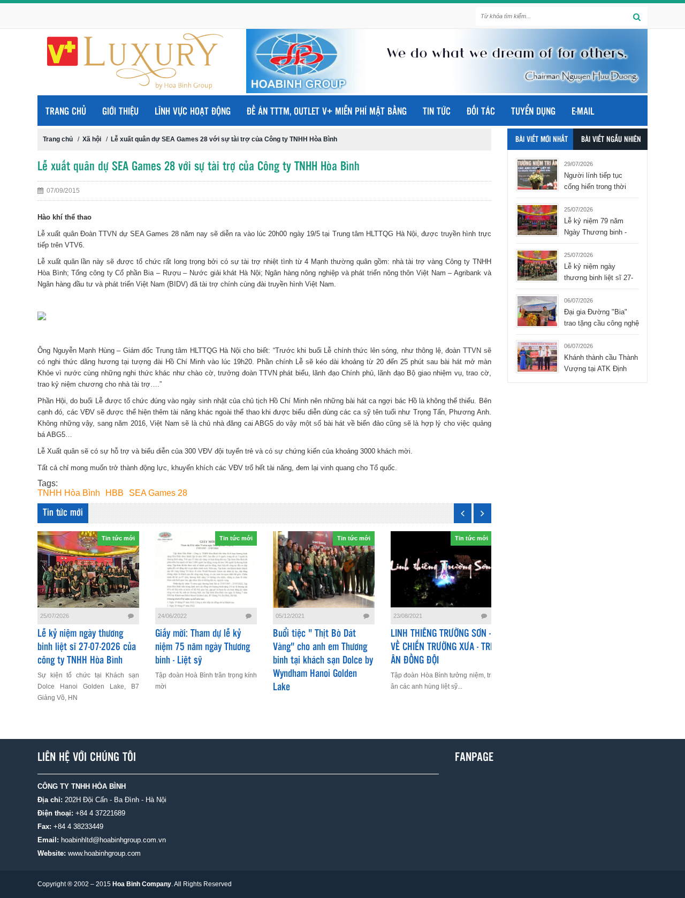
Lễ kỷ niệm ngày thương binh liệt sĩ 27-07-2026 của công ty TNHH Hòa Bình (86, 647)
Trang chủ (65, 112)
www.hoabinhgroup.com (104, 853)
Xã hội (91, 139)
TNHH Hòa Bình (68, 492)
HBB (114, 492)
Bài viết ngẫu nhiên (611, 140)
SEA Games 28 (158, 492)
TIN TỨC (437, 112)
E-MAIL (583, 112)
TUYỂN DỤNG (533, 112)
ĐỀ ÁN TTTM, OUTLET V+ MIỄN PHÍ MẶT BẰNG (327, 112)
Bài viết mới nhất (541, 140)
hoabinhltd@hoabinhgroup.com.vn (113, 840)
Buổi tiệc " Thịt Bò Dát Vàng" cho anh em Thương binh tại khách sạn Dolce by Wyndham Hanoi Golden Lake (323, 660)
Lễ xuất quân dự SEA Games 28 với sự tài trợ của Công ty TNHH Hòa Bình (224, 139)
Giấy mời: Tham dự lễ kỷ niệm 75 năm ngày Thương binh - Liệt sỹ (202, 647)
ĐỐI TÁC (481, 112)
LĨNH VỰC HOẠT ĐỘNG (193, 112)
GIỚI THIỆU (120, 112)
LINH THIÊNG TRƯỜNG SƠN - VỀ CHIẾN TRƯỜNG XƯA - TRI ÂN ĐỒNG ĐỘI (441, 647)
